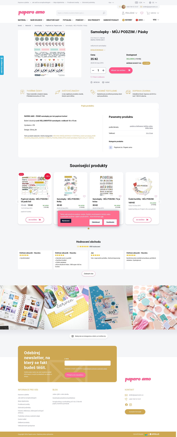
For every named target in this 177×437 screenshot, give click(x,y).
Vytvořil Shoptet (138, 434)
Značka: (98, 40)
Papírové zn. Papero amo (123, 147)
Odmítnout (96, 222)
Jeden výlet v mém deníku (61, 394)
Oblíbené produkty (24, 422)
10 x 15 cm (149, 133)
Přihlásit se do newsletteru (75, 375)
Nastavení (65, 221)
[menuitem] (23, 20)
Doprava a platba (23, 2)
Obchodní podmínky (88, 2)
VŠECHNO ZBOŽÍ (58, 136)
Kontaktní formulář (135, 412)
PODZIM (54, 138)
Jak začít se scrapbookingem (41, 2)
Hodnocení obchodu (88, 241)
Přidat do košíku (118, 70)
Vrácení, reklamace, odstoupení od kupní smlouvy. (30, 412)
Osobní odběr (22, 419)
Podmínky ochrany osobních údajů (29, 416)
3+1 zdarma (90, 138)
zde (102, 216)
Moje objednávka (58, 2)
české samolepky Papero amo (76, 138)
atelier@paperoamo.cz (136, 395)
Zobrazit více (88, 274)
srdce (151, 126)
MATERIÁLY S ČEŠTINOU (72, 136)
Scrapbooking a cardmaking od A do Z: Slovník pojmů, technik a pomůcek (67, 403)
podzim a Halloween (136, 126)
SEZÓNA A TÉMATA (45, 138)
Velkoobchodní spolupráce (26, 425)
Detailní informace (97, 50)
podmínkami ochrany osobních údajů (95, 369)
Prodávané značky (73, 2)
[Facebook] (126, 404)
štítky (147, 128)
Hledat (104, 13)
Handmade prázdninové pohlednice (64, 398)
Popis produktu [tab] (87, 106)
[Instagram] (130, 404)
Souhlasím (110, 222)
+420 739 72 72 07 (135, 399)
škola (151, 128)
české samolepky (86, 136)
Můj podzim (34, 138)
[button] (88, 228)
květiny (146, 126)
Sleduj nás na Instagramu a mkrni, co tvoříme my (90, 336)
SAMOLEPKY (62, 138)
